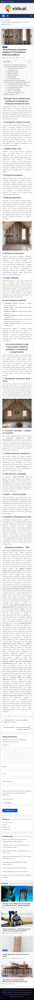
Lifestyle (5, 47)
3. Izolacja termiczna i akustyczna (14, 87)
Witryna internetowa (7, 781)
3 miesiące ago (7, 907)
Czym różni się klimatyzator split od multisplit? (14, 868)
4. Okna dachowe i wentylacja (13, 89)
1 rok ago (6, 983)
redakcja (13, 57)
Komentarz (5, 745)
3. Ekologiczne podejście (13, 71)
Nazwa (4, 766)
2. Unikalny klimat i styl (12, 70)
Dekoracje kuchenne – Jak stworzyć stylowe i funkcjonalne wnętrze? (16, 721)
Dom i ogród (5, 822)
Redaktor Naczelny (18, 907)
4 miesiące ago (7, 933)
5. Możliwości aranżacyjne (13, 75)
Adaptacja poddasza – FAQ (11, 94)
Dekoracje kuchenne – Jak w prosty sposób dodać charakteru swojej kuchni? (17, 728)
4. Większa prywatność (12, 73)
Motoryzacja (5, 829)
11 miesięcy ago (8, 958)
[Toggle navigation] (8, 16)
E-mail (4, 774)
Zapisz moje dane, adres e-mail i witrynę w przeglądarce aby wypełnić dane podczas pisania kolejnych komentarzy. (17, 793)
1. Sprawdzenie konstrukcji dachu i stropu (16, 84)
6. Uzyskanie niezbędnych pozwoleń (15, 92)
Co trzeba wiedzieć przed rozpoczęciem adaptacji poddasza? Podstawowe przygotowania (17, 81)
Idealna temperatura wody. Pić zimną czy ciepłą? (15, 871)
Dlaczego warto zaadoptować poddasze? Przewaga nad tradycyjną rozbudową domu (15, 65)
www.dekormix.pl (6, 272)
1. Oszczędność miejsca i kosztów (15, 68)
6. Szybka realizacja (11, 77)
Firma (3, 825)
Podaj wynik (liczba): (7, 799)
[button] (28, 62)
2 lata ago (6, 57)
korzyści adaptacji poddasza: (14, 78)
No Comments (21, 57)
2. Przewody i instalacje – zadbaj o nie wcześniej (18, 85)
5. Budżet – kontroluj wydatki (13, 90)
